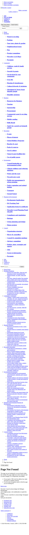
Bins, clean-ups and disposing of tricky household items (17, 273)
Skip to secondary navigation (11, 5)
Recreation (6, 131)
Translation (7, 21)
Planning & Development (10, 197)
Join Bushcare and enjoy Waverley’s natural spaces (17, 394)
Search (3, 28)
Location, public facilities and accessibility (15, 361)
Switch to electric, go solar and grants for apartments (17, 379)
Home (5, 32)
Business (6, 98)
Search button (14, 24)
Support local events (15, 332)
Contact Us (7, 18)
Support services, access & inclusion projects (16, 322)
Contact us (9, 513)
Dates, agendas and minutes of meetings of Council (16, 440)
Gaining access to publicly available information (17, 453)
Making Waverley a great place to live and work (17, 426)
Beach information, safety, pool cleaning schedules (16, 358)
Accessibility (10, 519)
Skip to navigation (8, 2)
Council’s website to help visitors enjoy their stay (17, 343)
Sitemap (9, 518)
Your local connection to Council (15, 287)
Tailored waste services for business (17, 337)
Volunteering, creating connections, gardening (16, 304)
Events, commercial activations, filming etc (17, 369)
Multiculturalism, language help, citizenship (15, 315)
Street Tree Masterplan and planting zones (16, 389)
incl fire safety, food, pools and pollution (16, 420)
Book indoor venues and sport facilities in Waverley (17, 366)
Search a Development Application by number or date (17, 410)
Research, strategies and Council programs (17, 375)
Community (7, 63)
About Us (6, 20)
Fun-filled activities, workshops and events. (16, 355)
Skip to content (8, 3)
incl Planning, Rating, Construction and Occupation (16, 414)
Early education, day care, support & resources (17, 298)
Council (6, 228)
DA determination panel (17, 418)
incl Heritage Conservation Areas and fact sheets (16, 423)
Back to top (4, 486)
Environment (7, 160)
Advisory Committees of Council (15, 444)
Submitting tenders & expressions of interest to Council (16, 334)
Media (5, 261)
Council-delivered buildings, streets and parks (15, 429)
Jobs (5, 16)
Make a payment (23, 10)
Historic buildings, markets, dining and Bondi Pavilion (16, 352)
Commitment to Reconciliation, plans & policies (17, 319)
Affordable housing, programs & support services (16, 311)
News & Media (8, 17)
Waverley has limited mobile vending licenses (16, 340)
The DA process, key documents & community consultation (17, 407)
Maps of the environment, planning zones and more (17, 290)
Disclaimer (10, 515)
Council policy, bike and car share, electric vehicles (17, 397)
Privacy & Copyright (12, 516)
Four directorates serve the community (17, 434)
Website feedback (11, 520)
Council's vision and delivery (16, 447)
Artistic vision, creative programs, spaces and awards (16, 363)
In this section (4, 465)
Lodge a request (13, 11)
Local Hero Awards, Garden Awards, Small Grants (16, 301)
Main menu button (5, 24)
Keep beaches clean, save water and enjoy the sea (17, 382)
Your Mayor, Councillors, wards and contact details (16, 437)
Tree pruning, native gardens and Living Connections (17, 279)
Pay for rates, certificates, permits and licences (16, 293)
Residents (6, 33)
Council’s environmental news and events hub (17, 400)
